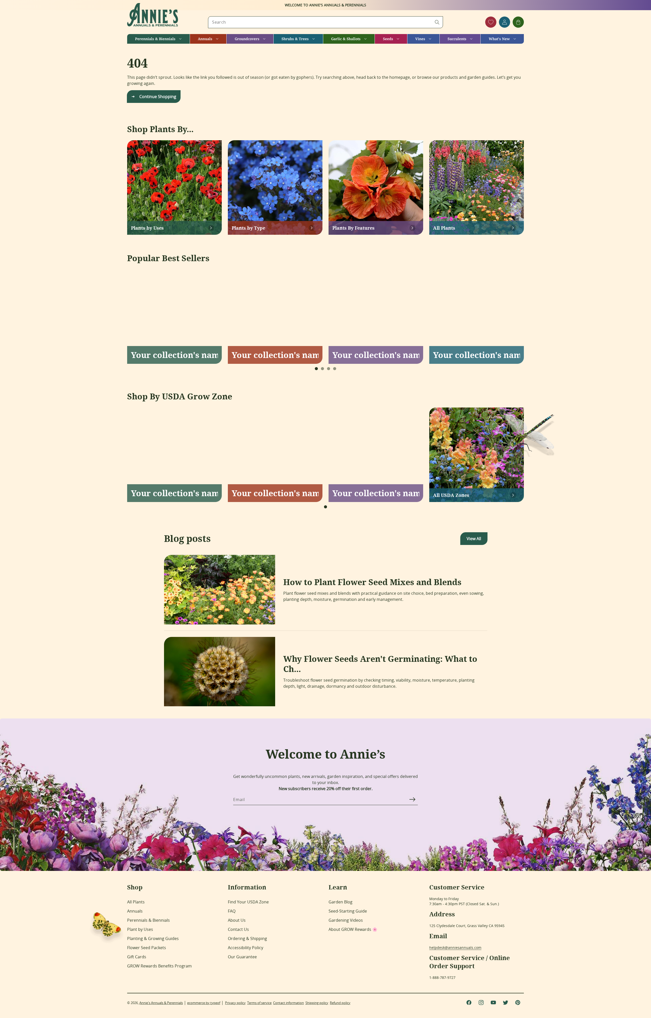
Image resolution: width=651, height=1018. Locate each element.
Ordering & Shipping (247, 938)
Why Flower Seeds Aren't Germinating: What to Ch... (380, 664)
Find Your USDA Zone (248, 902)
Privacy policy (235, 1002)
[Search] (437, 22)
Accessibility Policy (245, 947)
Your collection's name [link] (174, 355)
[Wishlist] (490, 22)
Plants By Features (353, 228)
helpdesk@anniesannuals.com (455, 947)
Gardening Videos (346, 920)
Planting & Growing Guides (153, 938)
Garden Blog (340, 902)
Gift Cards (136, 957)
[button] (158, 39)
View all (474, 538)
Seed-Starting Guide (348, 911)
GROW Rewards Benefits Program (159, 966)
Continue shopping (157, 96)
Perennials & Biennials (148, 920)
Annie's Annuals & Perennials (161, 1002)
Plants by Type (248, 228)
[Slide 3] (329, 369)
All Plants (444, 228)
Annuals (135, 911)
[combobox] (325, 22)
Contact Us (238, 929)
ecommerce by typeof (203, 1002)
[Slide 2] (322, 369)
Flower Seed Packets (146, 947)
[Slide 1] (316, 369)
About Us (237, 920)
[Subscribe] (412, 799)
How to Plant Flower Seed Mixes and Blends (372, 582)
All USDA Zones (451, 495)
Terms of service (259, 1002)
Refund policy (340, 1002)
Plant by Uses (140, 929)
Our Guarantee (242, 957)
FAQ (231, 911)
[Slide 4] (335, 369)
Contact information (288, 1002)
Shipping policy (316, 1002)
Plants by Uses (147, 228)
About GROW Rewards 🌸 (353, 929)
